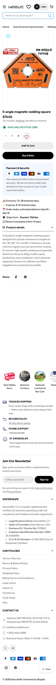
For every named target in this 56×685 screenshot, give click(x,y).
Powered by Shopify (34, 679)
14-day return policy (19, 423)
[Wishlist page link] (28, 7)
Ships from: (22, 217)
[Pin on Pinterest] (25, 277)
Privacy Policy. (14, 491)
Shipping (20, 120)
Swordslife (16, 679)
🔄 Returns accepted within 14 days (21, 221)
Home (5, 26)
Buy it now (28, 155)
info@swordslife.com (18, 627)
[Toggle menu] (4, 7)
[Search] (50, 15)
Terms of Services (44, 488)
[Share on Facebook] (16, 277)
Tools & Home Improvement (28, 26)
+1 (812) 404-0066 (16, 632)
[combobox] (28, 15)
